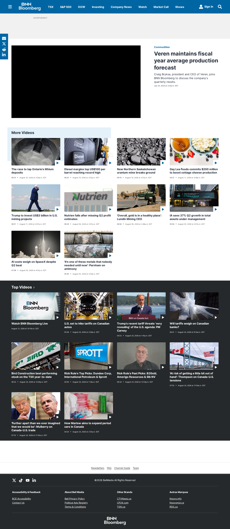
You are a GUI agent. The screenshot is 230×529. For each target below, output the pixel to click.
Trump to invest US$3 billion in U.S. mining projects (34, 217)
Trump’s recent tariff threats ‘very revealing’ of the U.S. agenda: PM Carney (139, 327)
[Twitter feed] (14, 480)
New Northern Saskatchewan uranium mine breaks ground (136, 170)
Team (136, 468)
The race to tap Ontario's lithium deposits (32, 170)
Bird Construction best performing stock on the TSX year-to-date (34, 375)
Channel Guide (122, 468)
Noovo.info (176, 498)
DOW (81, 7)
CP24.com (122, 502)
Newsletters (97, 468)
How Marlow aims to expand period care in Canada (87, 424)
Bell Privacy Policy (75, 498)
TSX (50, 7)
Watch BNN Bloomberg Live (29, 323)
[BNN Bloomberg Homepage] (30, 7)
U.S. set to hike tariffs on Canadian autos (86, 325)
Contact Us (18, 502)
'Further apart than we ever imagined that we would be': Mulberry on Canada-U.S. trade (35, 426)
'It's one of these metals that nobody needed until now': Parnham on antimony (88, 265)
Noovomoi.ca (177, 502)
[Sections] (10, 6)
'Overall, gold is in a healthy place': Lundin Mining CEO (139, 217)
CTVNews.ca (124, 498)
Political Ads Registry (76, 502)
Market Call (161, 7)
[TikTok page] (21, 480)
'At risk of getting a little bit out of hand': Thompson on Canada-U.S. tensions (192, 377)
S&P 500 (65, 7)
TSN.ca (121, 506)
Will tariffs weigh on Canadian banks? (189, 325)
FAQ (109, 468)
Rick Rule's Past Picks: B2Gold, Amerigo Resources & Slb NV (137, 375)
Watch (142, 7)
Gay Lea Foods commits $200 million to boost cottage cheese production (194, 170)
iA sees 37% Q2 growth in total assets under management (190, 217)
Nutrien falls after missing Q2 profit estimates (87, 217)
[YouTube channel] (28, 480)
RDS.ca (174, 506)
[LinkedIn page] (34, 480)
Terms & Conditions (75, 506)
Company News (121, 7)
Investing (98, 7)
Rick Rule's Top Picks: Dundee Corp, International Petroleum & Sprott (88, 375)
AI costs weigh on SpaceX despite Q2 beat (33, 263)
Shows (179, 7)
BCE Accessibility (21, 498)
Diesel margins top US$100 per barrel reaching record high (84, 170)
